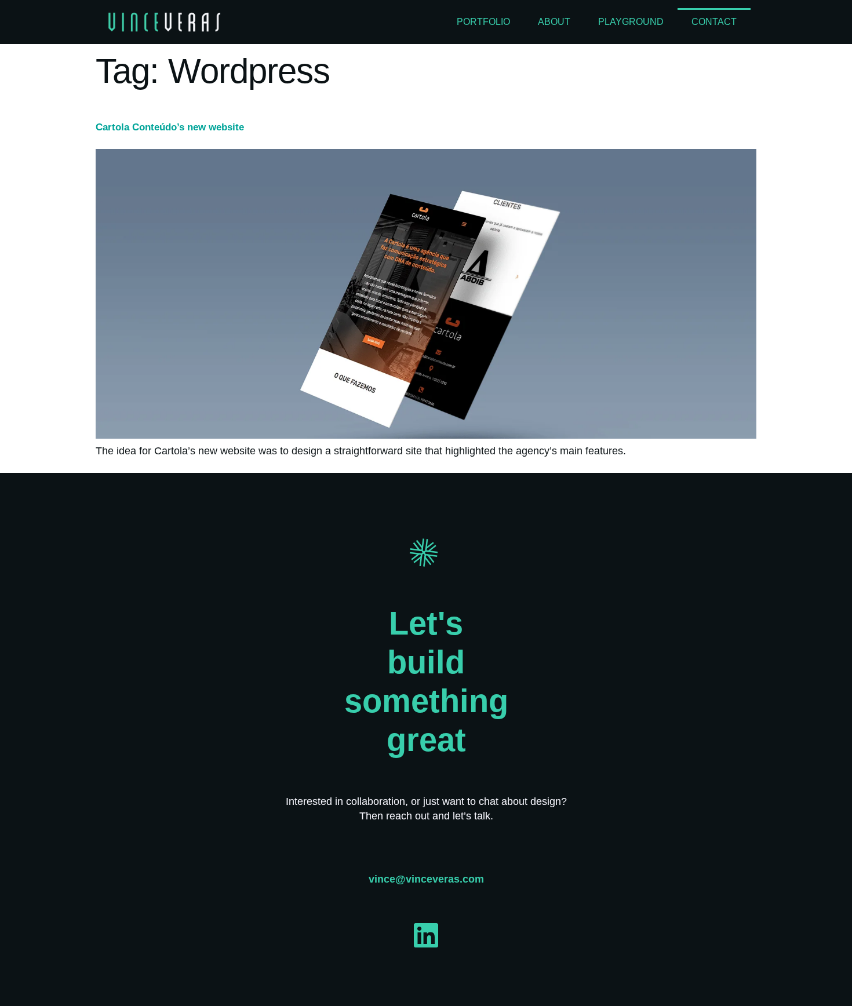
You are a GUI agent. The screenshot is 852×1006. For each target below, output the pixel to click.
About (554, 22)
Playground (631, 22)
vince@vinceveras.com (426, 879)
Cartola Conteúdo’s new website (170, 127)
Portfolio (483, 22)
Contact (714, 22)
